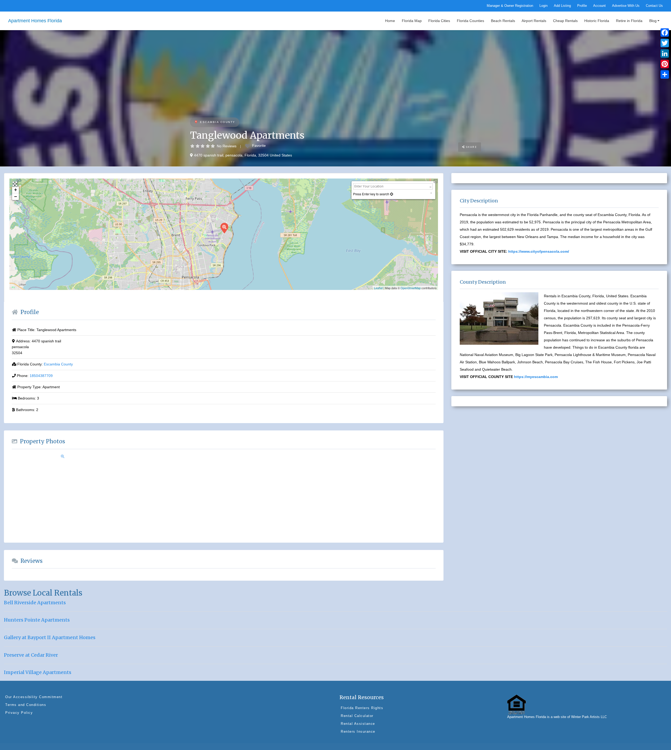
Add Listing (562, 6)
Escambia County (217, 122)
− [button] (15, 196)
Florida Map (412, 21)
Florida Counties (470, 21)
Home (390, 21)
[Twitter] (664, 43)
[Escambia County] (196, 122)
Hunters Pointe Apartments (37, 620)
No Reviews (226, 146)
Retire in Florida (629, 21)
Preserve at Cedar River (31, 655)
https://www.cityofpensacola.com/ (538, 251)
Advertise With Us (626, 6)
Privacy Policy (19, 713)
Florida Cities (439, 21)
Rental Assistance (358, 724)
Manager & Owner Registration (510, 6)
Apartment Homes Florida (35, 20)
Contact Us (654, 6)
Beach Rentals (503, 21)
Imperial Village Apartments (37, 672)
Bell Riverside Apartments (35, 603)
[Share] (664, 74)
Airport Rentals (534, 21)
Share (471, 147)
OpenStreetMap (411, 288)
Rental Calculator (357, 716)
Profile (582, 6)
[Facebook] (664, 32)
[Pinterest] (664, 64)
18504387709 (41, 376)
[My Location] (391, 194)
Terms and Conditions (25, 705)
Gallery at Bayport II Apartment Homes (49, 637)
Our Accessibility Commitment (33, 697)
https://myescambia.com (536, 377)
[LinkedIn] (664, 53)
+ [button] (15, 189)
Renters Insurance (358, 731)
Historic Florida (596, 21)
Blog (653, 21)
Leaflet (378, 288)
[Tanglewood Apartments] (224, 227)
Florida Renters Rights (362, 708)
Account (599, 6)
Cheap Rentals (565, 21)
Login (543, 6)
